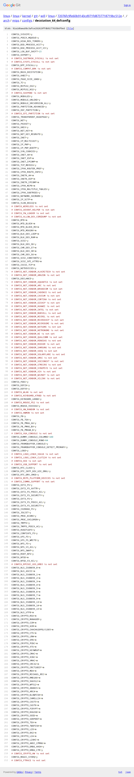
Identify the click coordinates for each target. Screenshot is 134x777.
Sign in (127, 5)
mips (15, 20)
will (43, 16)
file (70, 28)
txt (120, 771)
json (128, 771)
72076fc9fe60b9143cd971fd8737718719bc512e (90, 16)
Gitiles (20, 772)
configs (27, 20)
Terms (37, 772)
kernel (26, 16)
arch (6, 20)
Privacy (28, 772)
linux (6, 16)
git (36, 16)
